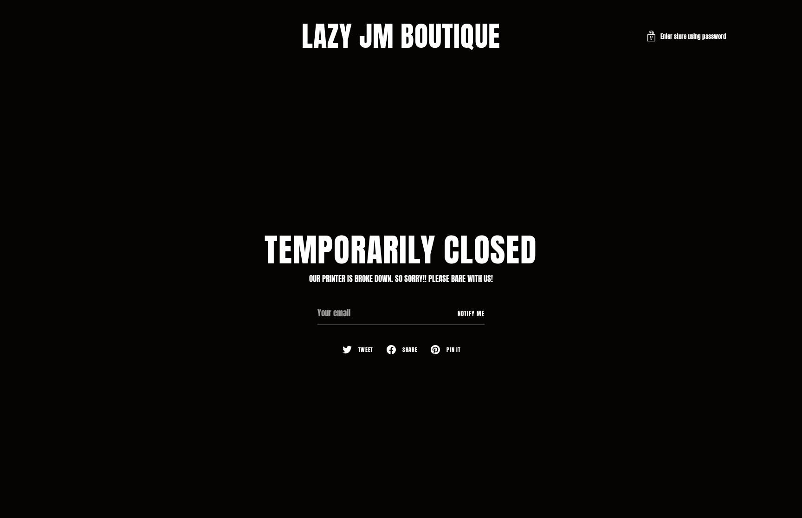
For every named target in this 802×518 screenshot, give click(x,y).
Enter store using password (693, 36)
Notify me (471, 313)
